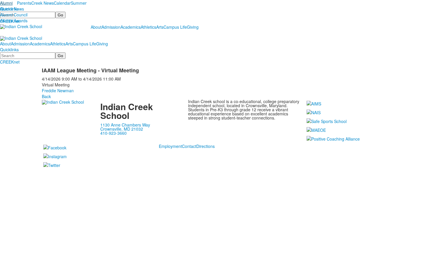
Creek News (42, 3)
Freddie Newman (58, 90)
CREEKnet (10, 62)
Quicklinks (9, 9)
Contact (189, 146)
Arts (160, 27)
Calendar (62, 3)
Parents (24, 3)
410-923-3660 (113, 133)
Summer (79, 3)
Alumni (6, 3)
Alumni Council (13, 15)
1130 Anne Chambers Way (125, 125)
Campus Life (175, 27)
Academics (131, 27)
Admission (111, 27)
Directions (205, 146)
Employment (170, 146)
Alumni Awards (13, 20)
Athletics (148, 27)
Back (46, 96)
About (96, 27)
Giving (193, 27)
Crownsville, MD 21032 (121, 129)
